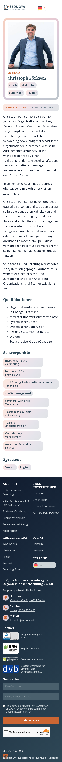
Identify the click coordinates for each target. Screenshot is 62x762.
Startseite (11, 107)
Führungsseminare (14, 518)
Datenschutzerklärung (17, 711)
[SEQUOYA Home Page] (14, 8)
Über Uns (38, 493)
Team (24, 107)
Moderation (10, 530)
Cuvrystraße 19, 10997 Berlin (27, 600)
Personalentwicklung (15, 524)
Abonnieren (31, 720)
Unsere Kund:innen (44, 506)
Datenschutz (26, 757)
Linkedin (38, 544)
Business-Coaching (14, 511)
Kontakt (7, 563)
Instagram (39, 550)
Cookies (53, 757)
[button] (42, 8)
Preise (6, 556)
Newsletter (9, 550)
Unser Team (40, 500)
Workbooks (10, 544)
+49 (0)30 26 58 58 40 (22, 610)
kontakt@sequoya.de (22, 620)
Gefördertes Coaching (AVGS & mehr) (16, 503)
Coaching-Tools (12, 569)
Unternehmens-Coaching (12, 492)
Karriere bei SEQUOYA (46, 512)
